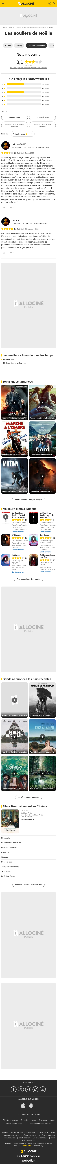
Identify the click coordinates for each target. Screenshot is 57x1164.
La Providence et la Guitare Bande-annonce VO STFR (15, 789)
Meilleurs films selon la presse (14, 363)
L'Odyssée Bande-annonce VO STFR (43, 491)
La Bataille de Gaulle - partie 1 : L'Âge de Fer (47, 515)
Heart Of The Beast (9, 848)
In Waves (15, 555)
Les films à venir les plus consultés (28, 885)
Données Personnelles (46, 1135)
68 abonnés (16, 148)
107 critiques (27, 224)
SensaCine (25, 1120)
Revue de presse (10, 1138)
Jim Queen (44, 535)
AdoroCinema (11, 1123)
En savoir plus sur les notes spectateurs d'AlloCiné (28, 68)
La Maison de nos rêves (11, 843)
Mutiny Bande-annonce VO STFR (14, 491)
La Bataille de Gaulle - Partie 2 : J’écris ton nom (19, 515)
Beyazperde (44, 1120)
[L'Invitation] (10, 821)
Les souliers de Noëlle (45, 27)
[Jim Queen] (33, 540)
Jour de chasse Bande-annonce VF (43, 789)
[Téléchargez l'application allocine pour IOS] (24, 1105)
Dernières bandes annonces (28, 797)
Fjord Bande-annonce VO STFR (42, 455)
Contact (5, 1133)
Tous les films (20, 27)
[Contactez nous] (43, 1089)
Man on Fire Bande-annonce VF (14, 418)
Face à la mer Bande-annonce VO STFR (43, 752)
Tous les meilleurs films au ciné (28, 579)
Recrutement (30, 1133)
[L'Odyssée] (5, 540)
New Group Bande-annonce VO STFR (15, 752)
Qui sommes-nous (16, 1133)
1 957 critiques (28, 148)
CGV (53, 1133)
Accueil (5, 27)
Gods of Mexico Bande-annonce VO (43, 715)
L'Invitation (25, 810)
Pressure (5, 852)
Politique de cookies (11, 1135)
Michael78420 (19, 144)
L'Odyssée (16, 535)
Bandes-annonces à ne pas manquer (28, 500)
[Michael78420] (5, 145)
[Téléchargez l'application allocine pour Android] (32, 1105)
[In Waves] (5, 560)
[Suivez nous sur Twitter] (21, 1089)
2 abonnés (16, 224)
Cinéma (11, 27)
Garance (4, 857)
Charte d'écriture (25, 1138)
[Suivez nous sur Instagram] (28, 1089)
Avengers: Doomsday (10, 867)
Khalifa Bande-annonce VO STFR (14, 715)
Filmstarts (7, 1120)
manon (15, 220)
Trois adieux (6, 871)
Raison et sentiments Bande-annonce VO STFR (43, 418)
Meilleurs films (8, 359)
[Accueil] (26, 3)
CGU (47, 1133)
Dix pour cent (6, 862)
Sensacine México (38, 1123)
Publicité (40, 1133)
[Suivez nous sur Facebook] (14, 1089)
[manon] (5, 221)
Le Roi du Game (8, 876)
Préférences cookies (28, 1135)
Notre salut (5, 838)
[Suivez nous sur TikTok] (35, 1089)
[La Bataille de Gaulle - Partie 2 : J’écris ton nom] (5, 518)
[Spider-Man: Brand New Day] (33, 560)
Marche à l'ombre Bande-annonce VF (15, 455)
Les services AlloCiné (40, 1138)
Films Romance (32, 27)
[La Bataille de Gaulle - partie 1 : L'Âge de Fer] (33, 518)
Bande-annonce (18, 532)
